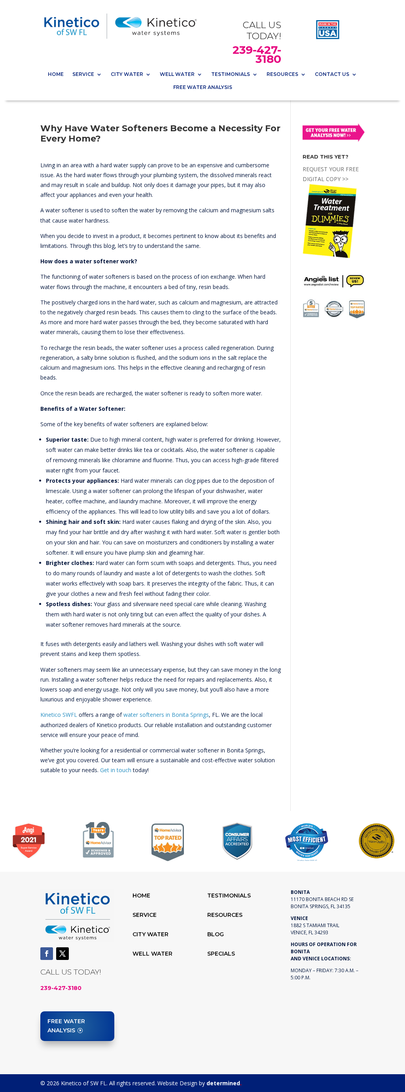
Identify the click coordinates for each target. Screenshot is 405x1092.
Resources (282, 74)
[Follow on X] (62, 953)
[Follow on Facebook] (46, 953)
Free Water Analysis (202, 87)
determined (224, 1083)
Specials (221, 953)
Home (56, 74)
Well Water (177, 74)
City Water (127, 74)
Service (83, 74)
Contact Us (332, 74)
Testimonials (230, 74)
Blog (215, 934)
